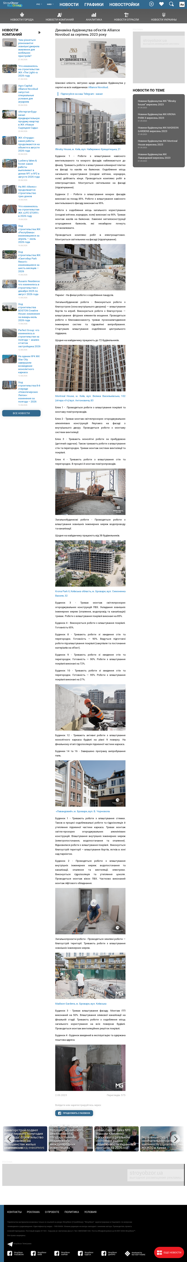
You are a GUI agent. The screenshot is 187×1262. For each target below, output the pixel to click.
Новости (69, 4)
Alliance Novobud (98, 87)
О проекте (52, 1212)
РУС (38, 4)
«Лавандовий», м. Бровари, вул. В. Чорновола (82, 811)
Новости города (22, 19)
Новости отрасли (126, 19)
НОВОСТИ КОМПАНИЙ (21, 32)
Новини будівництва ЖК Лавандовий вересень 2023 (154, 157)
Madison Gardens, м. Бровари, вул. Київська (80, 1003)
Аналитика (94, 19)
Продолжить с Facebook (76, 1113)
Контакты (14, 1212)
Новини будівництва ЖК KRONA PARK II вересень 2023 (157, 117)
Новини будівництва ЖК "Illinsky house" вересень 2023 (157, 104)
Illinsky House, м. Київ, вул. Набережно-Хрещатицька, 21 (88, 149)
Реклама (33, 1212)
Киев (49, 4)
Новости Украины (164, 19)
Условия (90, 1212)
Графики (94, 4)
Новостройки (124, 4)
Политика (72, 1212)
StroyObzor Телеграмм (22, 1243)
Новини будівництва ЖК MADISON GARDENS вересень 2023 (158, 130)
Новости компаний (60, 19)
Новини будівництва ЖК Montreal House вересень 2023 (157, 144)
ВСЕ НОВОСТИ (21, 413)
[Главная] (13, 4)
